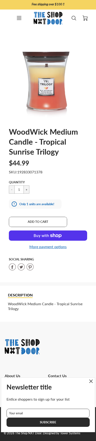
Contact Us (57, 375)
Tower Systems (70, 433)
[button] (38, 222)
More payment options (48, 246)
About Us (12, 375)
